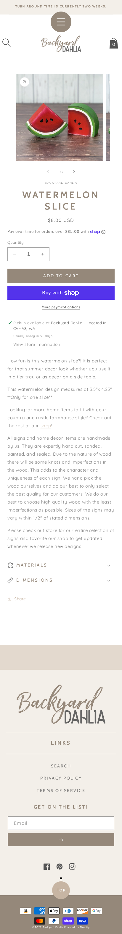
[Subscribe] (61, 839)
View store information (36, 344)
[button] (6, 42)
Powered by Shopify (77, 927)
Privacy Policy (61, 778)
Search (61, 766)
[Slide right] (74, 171)
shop (46, 425)
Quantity (15, 242)
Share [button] (20, 598)
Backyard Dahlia (53, 927)
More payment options (61, 307)
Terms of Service (61, 790)
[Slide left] (47, 171)
